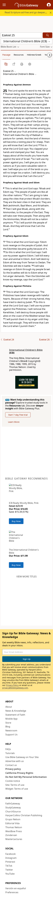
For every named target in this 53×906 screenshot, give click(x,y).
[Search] (47, 35)
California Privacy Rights (19, 772)
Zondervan (11, 835)
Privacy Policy (12, 685)
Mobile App (11, 718)
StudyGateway (13, 807)
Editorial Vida (12, 823)
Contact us (11, 765)
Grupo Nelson (12, 819)
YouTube (10, 873)
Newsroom (11, 730)
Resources (19, 54)
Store (8, 722)
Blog (7, 726)
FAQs (8, 749)
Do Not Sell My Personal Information (26, 776)
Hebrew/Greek (34, 54)
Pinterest (10, 861)
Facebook (10, 853)
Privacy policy (13, 769)
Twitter (9, 869)
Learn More (13, 421)
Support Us (11, 734)
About (8, 706)
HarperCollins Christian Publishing (23, 815)
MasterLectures (13, 839)
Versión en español (15, 888)
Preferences (11, 892)
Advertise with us (14, 761)
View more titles (26, 576)
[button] (49, 5)
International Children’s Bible (26, 350)
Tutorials (10, 753)
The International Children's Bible (24, 551)
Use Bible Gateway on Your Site (22, 757)
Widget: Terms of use (16, 788)
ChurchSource (13, 811)
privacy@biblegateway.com (15, 687)
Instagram (11, 857)
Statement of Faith (15, 714)
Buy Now (16, 521)
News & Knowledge (15, 710)
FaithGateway (12, 803)
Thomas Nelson (13, 827)
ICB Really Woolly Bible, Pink (24, 503)
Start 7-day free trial (18, 414)
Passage (6, 54)
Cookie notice (12, 780)
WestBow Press (13, 831)
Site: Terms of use (14, 784)
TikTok (8, 865)
